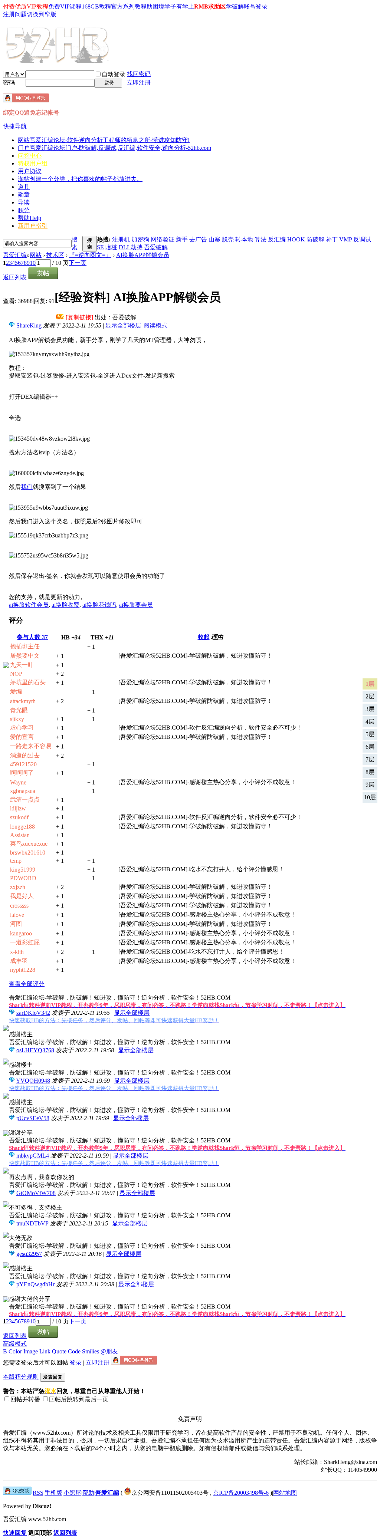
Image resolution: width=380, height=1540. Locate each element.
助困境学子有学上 (170, 6)
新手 (182, 239)
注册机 (121, 239)
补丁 (332, 239)
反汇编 (277, 239)
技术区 (55, 255)
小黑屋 (72, 1493)
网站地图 (285, 1493)
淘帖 (80, 179)
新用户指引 (33, 226)
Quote (59, 1351)
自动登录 (113, 74)
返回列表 (15, 277)
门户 (114, 148)
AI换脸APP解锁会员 (142, 255)
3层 (370, 709)
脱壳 (228, 239)
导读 (24, 202)
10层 (370, 797)
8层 (370, 772)
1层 (370, 684)
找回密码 (139, 74)
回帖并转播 (25, 1399)
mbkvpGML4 (32, 1155)
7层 (370, 759)
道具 (24, 187)
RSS (38, 1493)
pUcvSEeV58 (32, 1118)
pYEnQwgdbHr (35, 1284)
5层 (370, 734)
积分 (24, 210)
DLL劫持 (130, 247)
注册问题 (15, 14)
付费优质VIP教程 (25, 6)
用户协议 (30, 171)
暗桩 (111, 247)
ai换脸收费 (65, 605)
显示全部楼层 (123, 325)
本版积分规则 (21, 1376)
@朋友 (109, 1351)
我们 (27, 487)
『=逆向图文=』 (90, 255)
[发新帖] (43, 277)
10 (33, 263)
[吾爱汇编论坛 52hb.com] (17, 1493)
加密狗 (140, 239)
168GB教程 (96, 6)
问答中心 (30, 155)
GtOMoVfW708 (36, 1193)
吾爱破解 (156, 247)
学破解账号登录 (247, 6)
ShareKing (29, 325)
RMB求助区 (210, 6)
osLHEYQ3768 (35, 1050)
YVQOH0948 (33, 1080)
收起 (204, 637)
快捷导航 (15, 126)
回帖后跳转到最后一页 (78, 1399)
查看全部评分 (27, 984)
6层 (370, 747)
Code (74, 1351)
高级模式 (15, 1343)
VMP (345, 239)
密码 (9, 82)
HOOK (296, 239)
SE (100, 247)
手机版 (53, 1493)
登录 (76, 1362)
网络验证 (162, 239)
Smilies (90, 1351)
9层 (370, 784)
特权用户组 (33, 163)
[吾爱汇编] (58, 60)
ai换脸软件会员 (29, 605)
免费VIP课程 (65, 6)
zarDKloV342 (33, 1013)
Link (44, 1351)
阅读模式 (155, 325)
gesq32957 (29, 1254)
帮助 (29, 218)
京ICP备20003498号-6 (241, 1493)
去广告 (198, 239)
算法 (260, 239)
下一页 (77, 263)
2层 (370, 696)
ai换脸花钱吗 (99, 605)
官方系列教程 (129, 6)
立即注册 (139, 82)
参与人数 (32, 637)
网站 (104, 140)
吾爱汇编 (15, 255)
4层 (370, 721)
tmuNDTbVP (32, 1223)
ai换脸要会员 (136, 605)
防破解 (315, 239)
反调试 (362, 239)
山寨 (214, 239)
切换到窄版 (41, 14)
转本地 (244, 239)
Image (30, 1351)
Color (15, 1351)
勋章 (24, 194)
